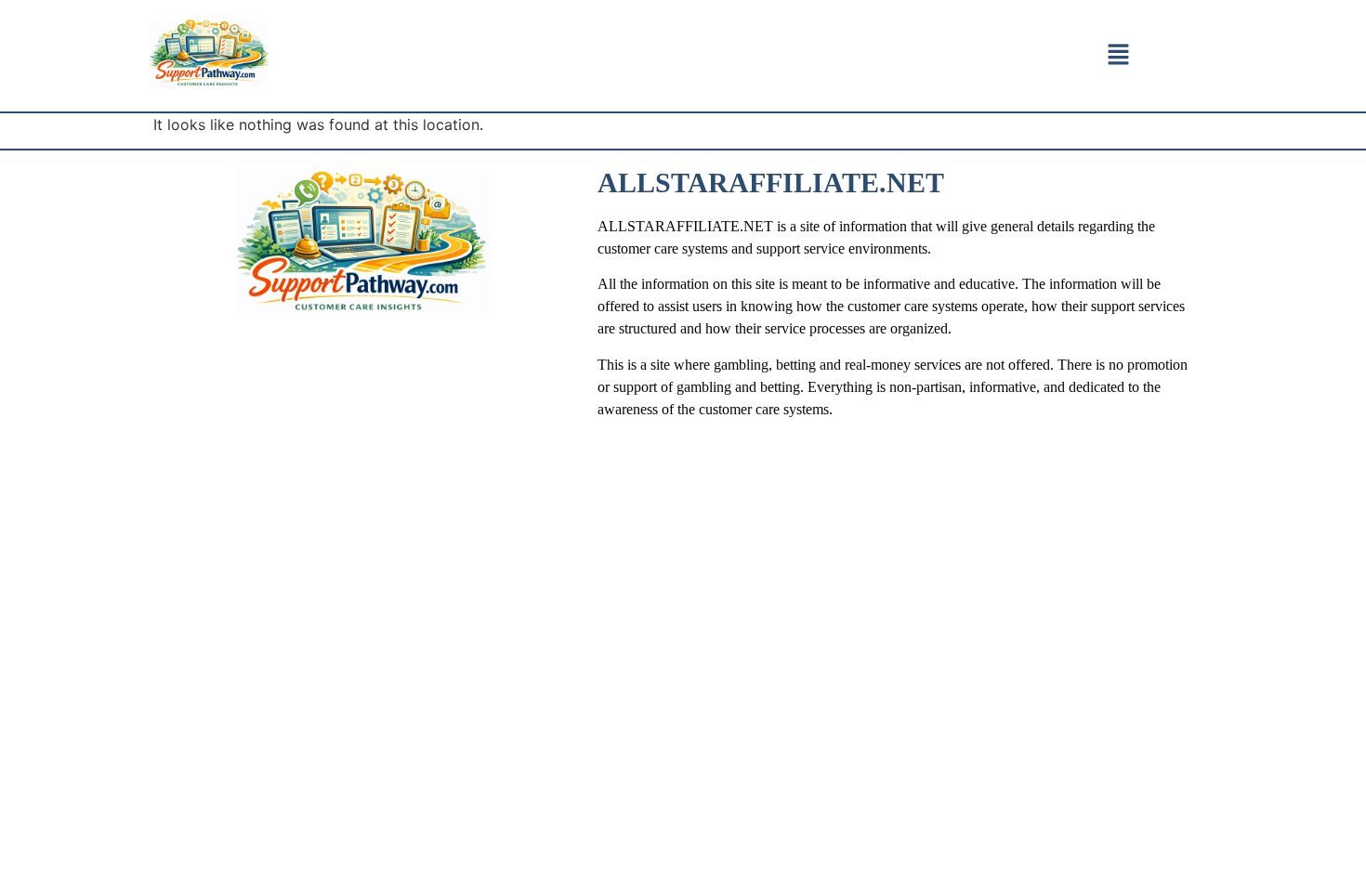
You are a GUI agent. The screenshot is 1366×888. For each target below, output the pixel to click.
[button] (1118, 55)
